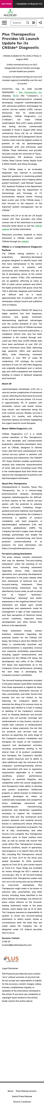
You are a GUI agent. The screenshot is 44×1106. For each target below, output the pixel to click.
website (25, 241)
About (10, 1091)
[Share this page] (40, 22)
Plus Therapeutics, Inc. (30, 92)
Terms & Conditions (22, 1102)
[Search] (28, 22)
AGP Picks (6, 4)
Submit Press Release (22, 1096)
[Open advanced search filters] (34, 22)
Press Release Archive (26, 1091)
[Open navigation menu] (4, 22)
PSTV (15, 96)
